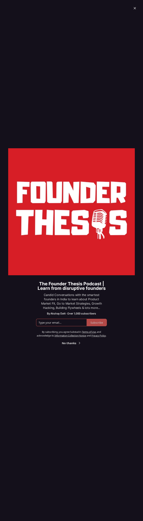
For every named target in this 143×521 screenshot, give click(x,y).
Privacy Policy (98, 335)
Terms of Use (89, 332)
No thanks (69, 343)
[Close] (135, 8)
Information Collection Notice (70, 335)
